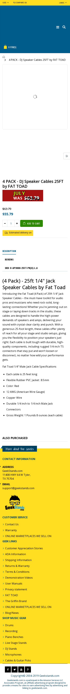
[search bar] (64, 27)
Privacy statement (16, 589)
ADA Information (15, 554)
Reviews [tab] (9, 259)
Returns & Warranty (17, 566)
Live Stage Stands (16, 643)
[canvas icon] (67, 156)
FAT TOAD (11, 595)
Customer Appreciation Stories (24, 548)
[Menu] (57, 27)
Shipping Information (18, 560)
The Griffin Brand (16, 601)
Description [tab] (9, 251)
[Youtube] (21, 669)
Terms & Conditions (17, 572)
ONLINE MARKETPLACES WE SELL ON (28, 536)
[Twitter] (15, 669)
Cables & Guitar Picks (18, 660)
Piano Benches (14, 637)
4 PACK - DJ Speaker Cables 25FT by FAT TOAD (32, 183)
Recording (11, 631)
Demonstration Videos (19, 577)
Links (61, 2)
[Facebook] (8, 669)
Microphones (13, 654)
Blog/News (12, 613)
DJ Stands (11, 648)
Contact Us (12, 524)
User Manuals (13, 583)
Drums (9, 625)
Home (3, 57)
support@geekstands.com (18, 488)
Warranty (11, 530)
